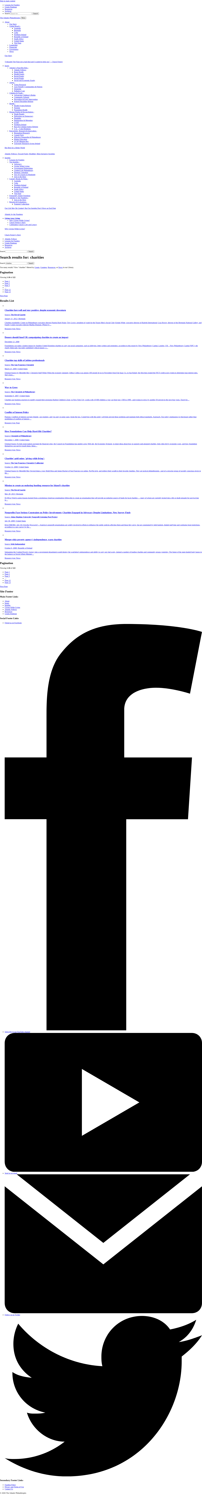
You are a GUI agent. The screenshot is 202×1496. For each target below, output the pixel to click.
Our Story (13, 24)
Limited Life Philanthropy (23, 170)
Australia (17, 28)
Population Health (20, 110)
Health (12, 104)
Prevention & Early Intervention (26, 99)
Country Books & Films (18, 179)
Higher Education (20, 139)
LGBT (16, 123)
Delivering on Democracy (23, 116)
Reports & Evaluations (18, 202)
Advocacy (18, 164)
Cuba (16, 33)
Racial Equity (19, 76)
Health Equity (19, 74)
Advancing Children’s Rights (25, 95)
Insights (7, 158)
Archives (8, 11)
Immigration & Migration (23, 120)
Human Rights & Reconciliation (21, 112)
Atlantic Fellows (20, 70)
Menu (23, 18)
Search (7, 13)
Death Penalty (19, 114)
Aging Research (20, 85)
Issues (7, 66)
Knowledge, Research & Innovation (23, 131)
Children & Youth (16, 93)
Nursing (17, 108)
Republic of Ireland (21, 37)
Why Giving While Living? (19, 220)
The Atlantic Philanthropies (10, 18)
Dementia (17, 89)
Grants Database (11, 7)
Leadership (13, 45)
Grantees (43, 267)
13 (8, 292)
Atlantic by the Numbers (19, 198)
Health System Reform (22, 106)
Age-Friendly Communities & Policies (28, 87)
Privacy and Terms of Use (14, 1487)
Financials (13, 47)
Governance (13, 49)
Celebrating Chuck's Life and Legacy (23, 225)
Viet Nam (17, 43)
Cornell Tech (19, 135)
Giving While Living (21, 166)
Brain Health (18, 72)
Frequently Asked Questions (19, 196)
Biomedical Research (22, 133)
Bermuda (17, 30)
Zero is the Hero (20, 177)
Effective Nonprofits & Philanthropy (27, 137)
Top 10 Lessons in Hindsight (24, 175)
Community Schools (21, 97)
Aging (12, 83)
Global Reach (15, 26)
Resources (8, 9)
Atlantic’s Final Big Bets (19, 68)
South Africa (18, 39)
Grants (36, 267)
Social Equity (19, 78)
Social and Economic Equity (24, 80)
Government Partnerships (23, 168)
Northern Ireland (20, 35)
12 (8, 290)
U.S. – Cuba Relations (22, 129)
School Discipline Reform (23, 101)
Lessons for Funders (12, 5)
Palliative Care (19, 91)
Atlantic (11, 239)
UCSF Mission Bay (21, 141)
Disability (17, 118)
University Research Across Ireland (27, 144)
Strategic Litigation (21, 173)
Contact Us (9, 1489)
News (11, 51)
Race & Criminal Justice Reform (26, 127)
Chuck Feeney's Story (17, 223)
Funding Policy (10, 1485)
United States (19, 41)
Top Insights (14, 162)
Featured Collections (21, 204)
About (7, 22)
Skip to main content (7, 1)
